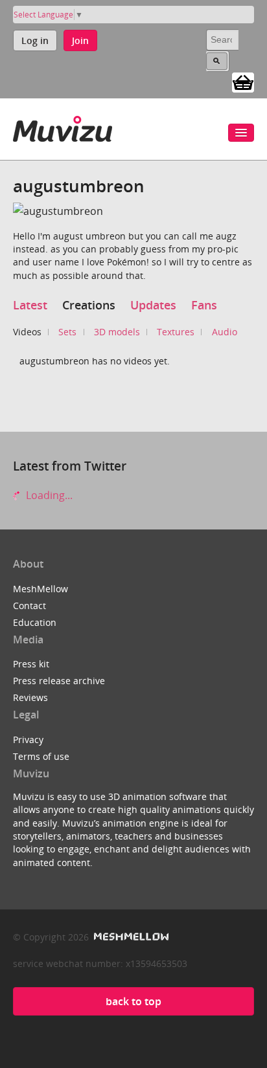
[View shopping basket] (243, 81)
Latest (30, 305)
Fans (204, 305)
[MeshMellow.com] (129, 937)
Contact (29, 605)
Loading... (48, 495)
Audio (224, 332)
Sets (67, 332)
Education (34, 622)
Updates (153, 305)
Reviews (30, 697)
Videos (27, 332)
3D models (117, 332)
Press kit (31, 664)
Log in (35, 40)
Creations (88, 305)
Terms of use (41, 756)
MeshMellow (40, 589)
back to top (133, 1001)
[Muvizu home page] (62, 126)
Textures (175, 332)
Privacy (28, 739)
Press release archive (59, 680)
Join (80, 40)
